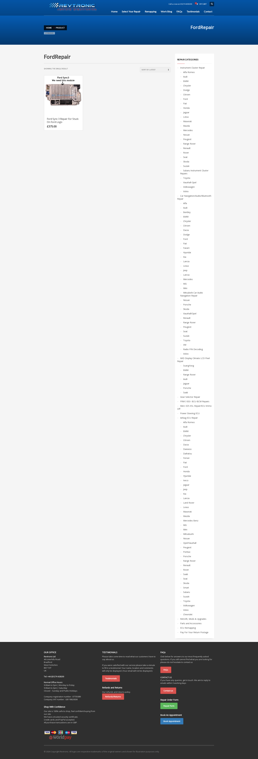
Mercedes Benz (190, 520)
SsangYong (188, 365)
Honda (186, 108)
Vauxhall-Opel (189, 182)
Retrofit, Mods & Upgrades (193, 618)
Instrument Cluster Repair (192, 67)
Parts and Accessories (191, 623)
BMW (186, 81)
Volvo (186, 191)
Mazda (186, 125)
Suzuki (186, 166)
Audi (185, 76)
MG (185, 283)
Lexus (186, 265)
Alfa (185, 203)
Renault (187, 148)
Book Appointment (171, 721)
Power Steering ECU (190, 413)
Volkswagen (189, 186)
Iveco (185, 480)
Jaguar (186, 112)
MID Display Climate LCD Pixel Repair (193, 360)
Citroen (186, 94)
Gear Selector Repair (190, 397)
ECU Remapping (188, 627)
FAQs (165, 669)
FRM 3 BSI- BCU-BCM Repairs (194, 401)
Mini (185, 288)
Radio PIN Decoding (193, 349)
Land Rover (188, 502)
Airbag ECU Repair (189, 417)
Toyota (186, 178)
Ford (185, 99)
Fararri (186, 248)
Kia (184, 256)
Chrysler (187, 85)
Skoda (186, 161)
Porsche (187, 304)
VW (184, 344)
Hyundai (187, 252)
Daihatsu (187, 453)
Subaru (186, 592)
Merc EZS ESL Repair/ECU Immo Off (194, 407)
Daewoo (187, 449)
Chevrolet (187, 614)
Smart (186, 587)
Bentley (187, 212)
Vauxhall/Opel (189, 313)
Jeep (185, 270)
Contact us (168, 690)
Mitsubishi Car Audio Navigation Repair (191, 294)
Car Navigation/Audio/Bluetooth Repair (194, 197)
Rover (186, 152)
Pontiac (187, 551)
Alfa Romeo (189, 72)
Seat (185, 157)
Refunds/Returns (113, 696)
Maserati (187, 121)
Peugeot (187, 139)
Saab (185, 392)
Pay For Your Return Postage (194, 632)
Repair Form (168, 705)
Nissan (186, 134)
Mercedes (188, 130)
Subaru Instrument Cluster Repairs (194, 172)
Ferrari (186, 458)
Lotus (186, 116)
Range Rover (189, 143)
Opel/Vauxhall (189, 543)
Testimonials (111, 678)
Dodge (186, 90)
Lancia (186, 261)
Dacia (186, 230)
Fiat (185, 103)
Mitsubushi (188, 534)
